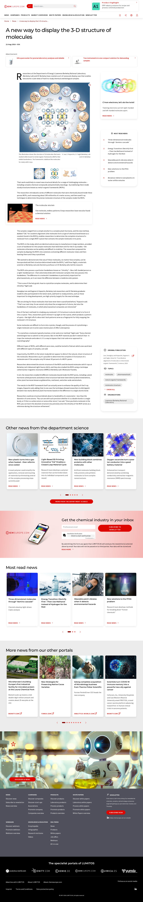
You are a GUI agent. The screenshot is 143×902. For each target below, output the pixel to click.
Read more (66, 549)
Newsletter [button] (91, 15)
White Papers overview (81, 813)
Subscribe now (116, 812)
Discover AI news (22, 779)
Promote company (35, 809)
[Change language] (131, 15)
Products (53, 829)
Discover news (11, 799)
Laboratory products (58, 802)
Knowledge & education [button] (73, 15)
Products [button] (25, 15)
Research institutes (35, 833)
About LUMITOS (34, 882)
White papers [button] (55, 15)
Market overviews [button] (39, 15)
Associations (33, 806)
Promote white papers (81, 809)
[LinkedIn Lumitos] (135, 889)
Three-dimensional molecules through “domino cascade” (119, 141)
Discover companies (35, 799)
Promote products (57, 809)
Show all (111, 389)
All (29, 6)
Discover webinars (13, 826)
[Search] (74, 6)
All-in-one (54, 844)
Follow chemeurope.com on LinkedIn (120, 818)
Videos (30, 837)
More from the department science (71, 501)
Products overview (57, 813)
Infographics (33, 829)
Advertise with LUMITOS (15, 882)
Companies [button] (15, 15)
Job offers (54, 837)
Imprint (9, 889)
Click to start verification (81, 536)
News (52, 826)
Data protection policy (45, 889)
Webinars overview (13, 833)
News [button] (6, 15)
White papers (55, 833)
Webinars (54, 840)
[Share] (125, 15)
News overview (11, 806)
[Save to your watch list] (120, 15)
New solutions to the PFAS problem (118, 170)
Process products (57, 806)
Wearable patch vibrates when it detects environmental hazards (120, 161)
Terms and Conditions (24, 889)
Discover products (57, 799)
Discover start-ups (35, 802)
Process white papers (81, 806)
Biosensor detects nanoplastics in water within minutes (121, 179)
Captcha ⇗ (90, 538)
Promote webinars (13, 829)
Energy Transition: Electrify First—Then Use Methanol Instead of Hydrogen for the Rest (120, 151)
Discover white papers (81, 799)
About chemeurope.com (53, 882)
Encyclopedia (33, 826)
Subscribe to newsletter (115, 528)
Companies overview (36, 813)
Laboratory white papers (82, 802)
